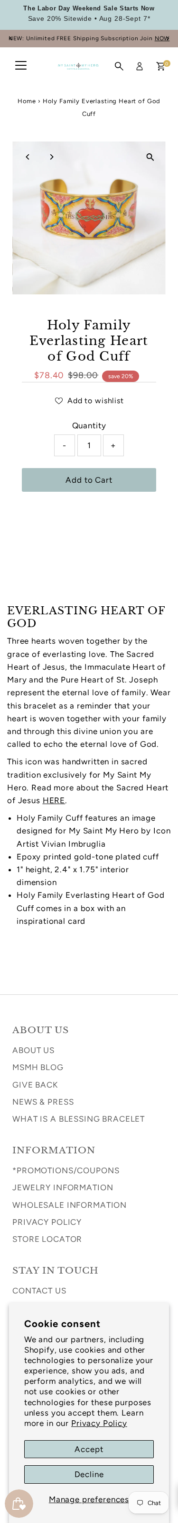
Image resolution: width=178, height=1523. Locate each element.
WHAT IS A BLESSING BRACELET (78, 1119)
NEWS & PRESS (43, 1102)
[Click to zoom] (150, 157)
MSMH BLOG (38, 1067)
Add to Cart (89, 480)
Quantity (89, 425)
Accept (89, 1449)
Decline (89, 1474)
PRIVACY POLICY (47, 1222)
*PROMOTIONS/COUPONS (65, 1170)
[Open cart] (161, 66)
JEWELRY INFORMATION (62, 1187)
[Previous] (10, 38)
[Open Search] (119, 66)
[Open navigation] (20, 66)
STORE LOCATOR (47, 1239)
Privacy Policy (99, 1423)
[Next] (167, 38)
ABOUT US (33, 1050)
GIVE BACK (35, 1084)
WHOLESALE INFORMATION (69, 1205)
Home (27, 101)
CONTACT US (39, 1290)
